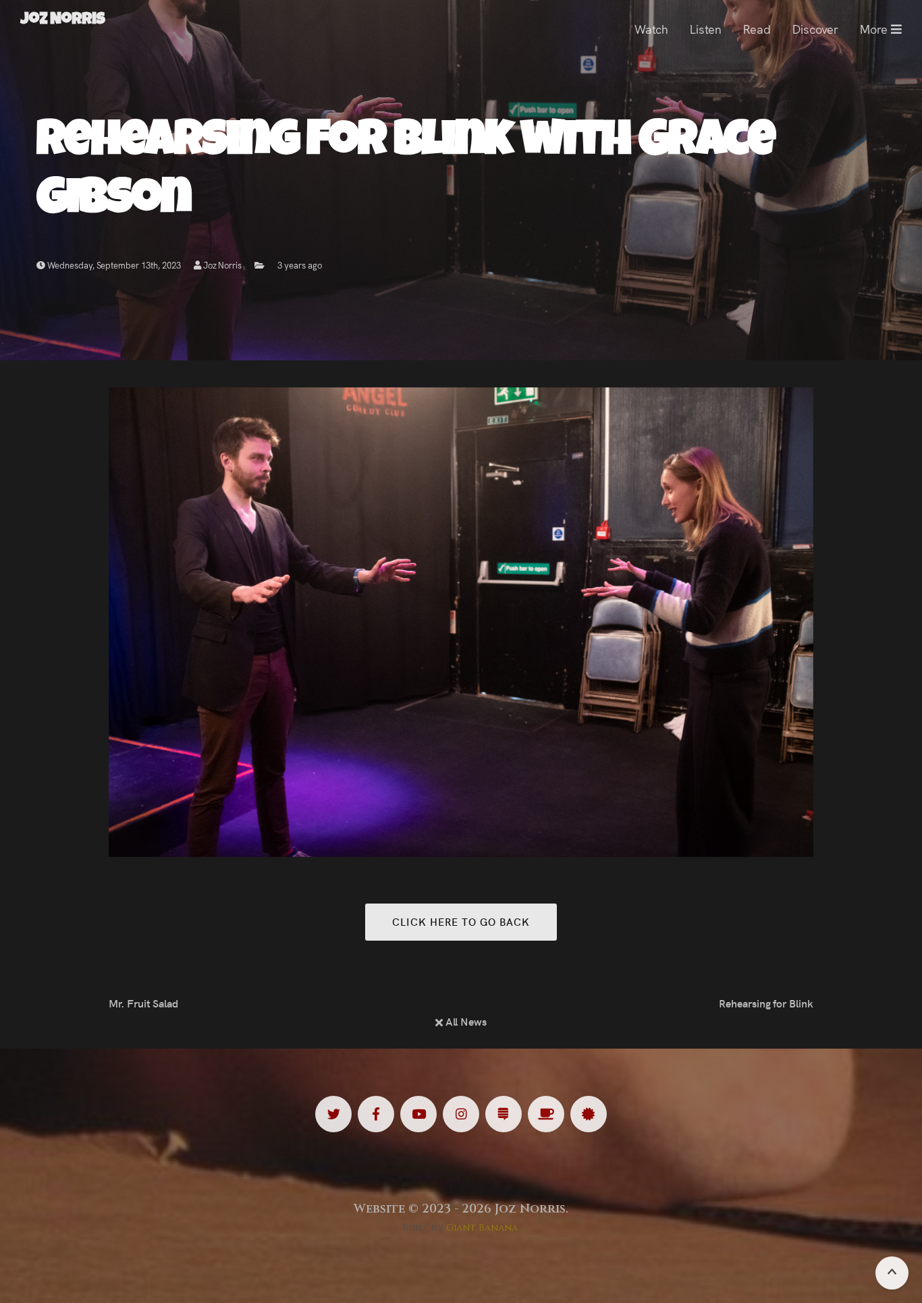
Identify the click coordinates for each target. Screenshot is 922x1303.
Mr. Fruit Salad (143, 1002)
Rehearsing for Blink (766, 1002)
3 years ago (299, 264)
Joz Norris (221, 264)
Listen (706, 28)
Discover (815, 28)
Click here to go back (460, 921)
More (875, 28)
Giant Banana (482, 1227)
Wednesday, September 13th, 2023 (113, 264)
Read (757, 28)
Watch (651, 28)
